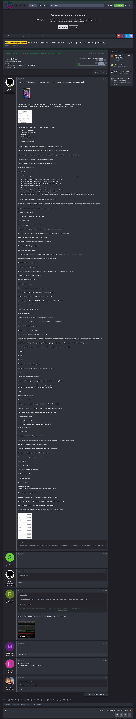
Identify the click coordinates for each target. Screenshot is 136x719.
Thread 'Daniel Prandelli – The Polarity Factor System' (122, 80)
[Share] (103, 79)
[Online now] (10, 86)
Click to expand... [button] (62, 610)
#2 (106, 554)
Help (126, 710)
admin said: (23, 595)
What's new (41, 5)
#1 (106, 79)
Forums (32, 5)
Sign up (20, 582)
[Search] (129, 5)
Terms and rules (110, 710)
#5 (106, 643)
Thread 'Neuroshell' (119, 64)
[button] (36, 5)
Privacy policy (120, 710)
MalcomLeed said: (25, 682)
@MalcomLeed (22, 663)
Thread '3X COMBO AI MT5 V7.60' (123, 71)
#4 (106, 590)
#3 (106, 571)
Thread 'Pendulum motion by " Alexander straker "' (122, 56)
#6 (106, 660)
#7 (106, 677)
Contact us (102, 710)
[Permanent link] (85, 82)
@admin (28, 663)
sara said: (23, 575)
